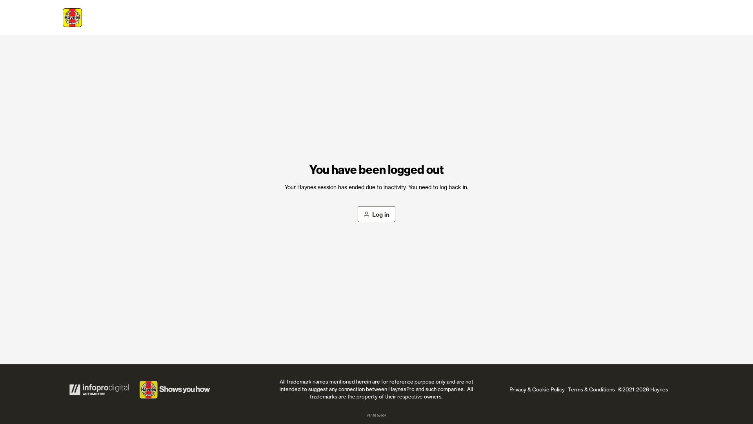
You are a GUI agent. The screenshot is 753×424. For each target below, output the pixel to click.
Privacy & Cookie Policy (537, 389)
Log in (380, 214)
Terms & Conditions (591, 389)
